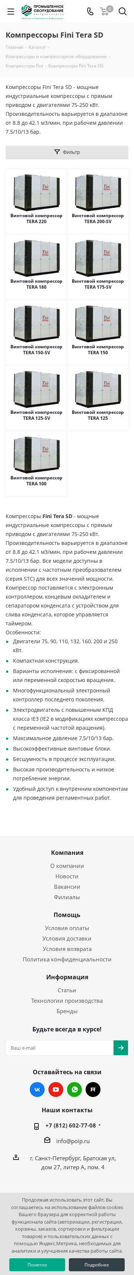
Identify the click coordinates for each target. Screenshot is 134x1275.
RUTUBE (93, 1089)
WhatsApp (74, 1089)
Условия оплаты (67, 928)
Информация (67, 977)
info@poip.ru (73, 1141)
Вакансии (67, 886)
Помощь (67, 915)
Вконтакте (37, 1089)
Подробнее (96, 1265)
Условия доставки (67, 938)
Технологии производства (67, 1000)
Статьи (67, 990)
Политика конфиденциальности (67, 959)
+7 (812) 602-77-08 (70, 1125)
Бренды (67, 1011)
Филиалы (67, 897)
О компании (67, 865)
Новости (67, 876)
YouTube (55, 1089)
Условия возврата (67, 948)
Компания (67, 853)
